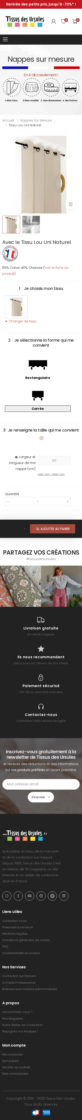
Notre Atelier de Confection (22, 1025)
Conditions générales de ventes (26, 940)
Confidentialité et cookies (21, 953)
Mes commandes (15, 1073)
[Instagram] (6, 896)
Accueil (8, 120)
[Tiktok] (52, 896)
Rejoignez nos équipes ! (20, 1031)
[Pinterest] (41, 896)
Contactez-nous (14, 921)
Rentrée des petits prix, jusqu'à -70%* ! (41, 4)
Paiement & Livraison (17, 927)
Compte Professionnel (19, 982)
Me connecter (12, 1054)
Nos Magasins (12, 1018)
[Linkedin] (63, 896)
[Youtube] (29, 896)
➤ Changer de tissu (21, 321)
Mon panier (10, 1061)
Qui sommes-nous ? (17, 1012)
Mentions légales (15, 933)
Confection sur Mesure (19, 976)
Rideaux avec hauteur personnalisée (29, 989)
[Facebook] (18, 896)
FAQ (5, 946)
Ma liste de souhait (16, 1067)
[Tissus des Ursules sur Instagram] (20, 586)
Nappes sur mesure (36, 120)
